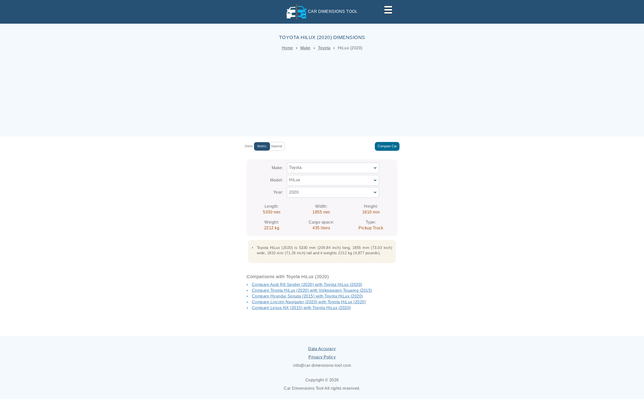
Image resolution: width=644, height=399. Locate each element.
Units (249, 146)
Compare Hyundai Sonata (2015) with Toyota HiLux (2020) (307, 296)
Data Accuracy (322, 349)
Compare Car (387, 146)
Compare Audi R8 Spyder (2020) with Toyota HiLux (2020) (307, 284)
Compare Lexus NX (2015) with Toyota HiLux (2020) (301, 308)
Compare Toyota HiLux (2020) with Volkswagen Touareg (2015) (312, 290)
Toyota (324, 48)
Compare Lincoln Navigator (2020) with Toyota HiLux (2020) (309, 302)
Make (305, 48)
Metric (261, 146)
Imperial (276, 146)
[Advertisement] (322, 93)
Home (287, 48)
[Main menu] (386, 9)
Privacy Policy (322, 357)
